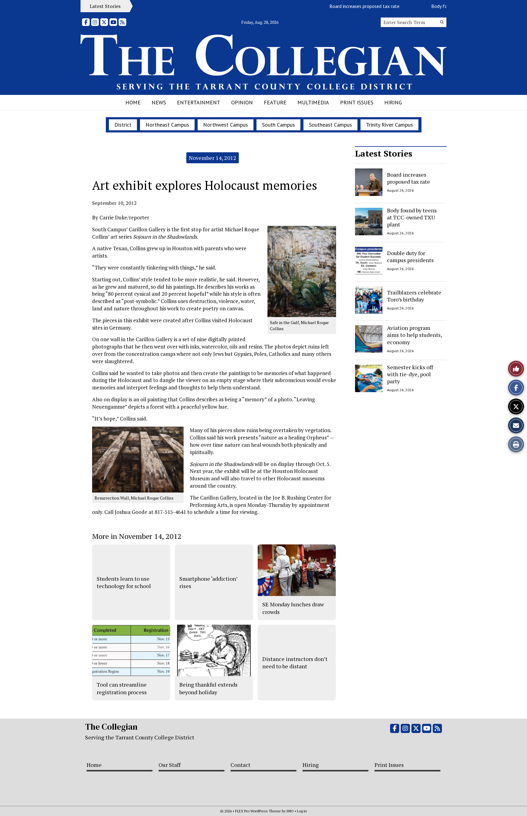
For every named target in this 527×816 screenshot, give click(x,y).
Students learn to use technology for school (124, 582)
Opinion (242, 102)
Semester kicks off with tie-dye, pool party (410, 374)
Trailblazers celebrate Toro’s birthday (414, 295)
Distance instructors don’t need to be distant (295, 662)
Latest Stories (383, 153)
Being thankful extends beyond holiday (208, 688)
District (122, 124)
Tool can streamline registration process (122, 688)
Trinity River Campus (389, 124)
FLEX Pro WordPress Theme (258, 811)
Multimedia (313, 102)
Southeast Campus (330, 124)
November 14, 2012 (212, 157)
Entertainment (198, 102)
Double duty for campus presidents (410, 256)
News (159, 102)
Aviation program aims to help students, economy (414, 335)
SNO (290, 811)
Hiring (393, 102)
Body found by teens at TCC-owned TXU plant (412, 217)
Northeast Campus (167, 124)
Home (133, 102)
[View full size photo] (301, 271)
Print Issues (356, 102)
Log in (302, 811)
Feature (275, 102)
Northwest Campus (225, 124)
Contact (240, 764)
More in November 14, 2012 (136, 536)
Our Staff (170, 764)
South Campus (278, 124)
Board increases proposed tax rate (352, 6)
